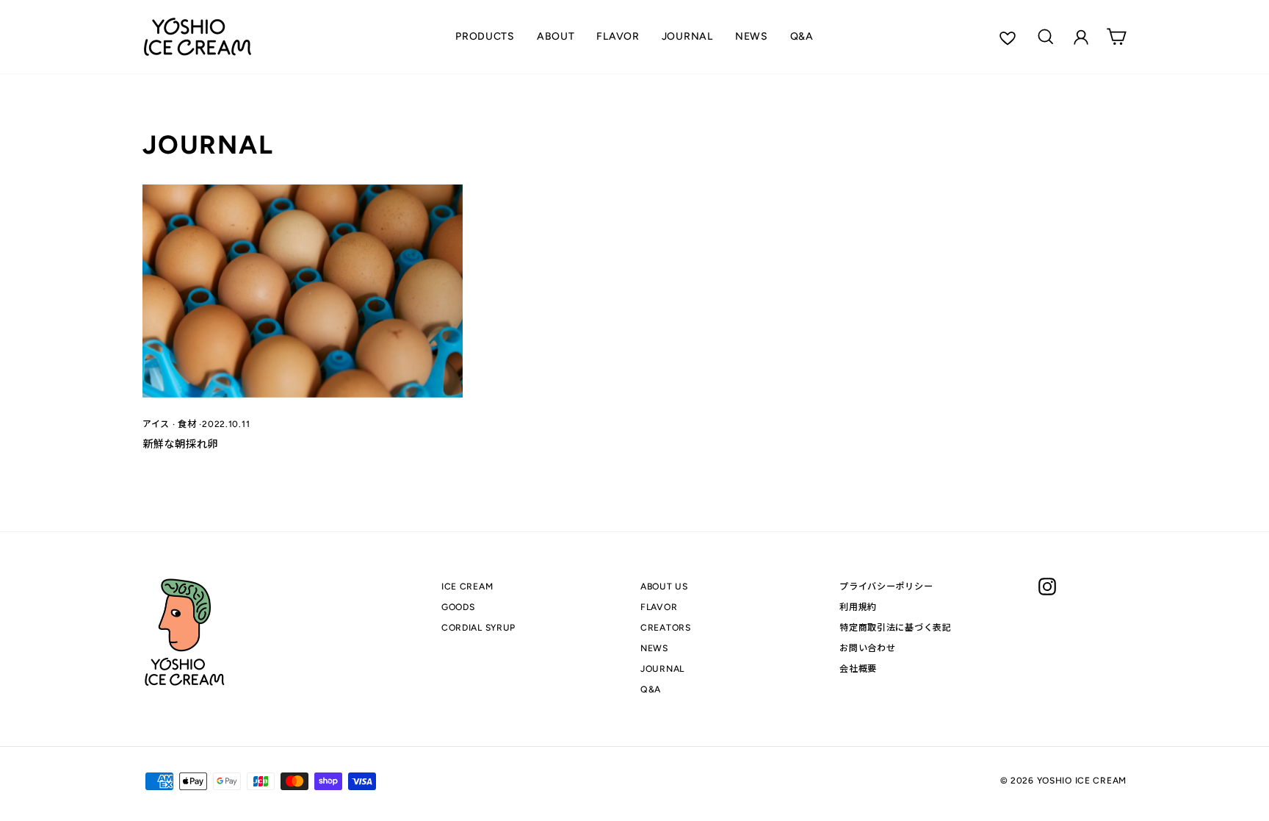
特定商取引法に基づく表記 (895, 627)
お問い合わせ (867, 647)
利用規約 (858, 606)
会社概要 (858, 668)
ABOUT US (664, 586)
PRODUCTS (485, 36)
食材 (187, 424)
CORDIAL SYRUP (478, 627)
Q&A (802, 36)
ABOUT (556, 36)
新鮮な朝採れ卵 (180, 444)
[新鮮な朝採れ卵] (302, 291)
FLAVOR (617, 36)
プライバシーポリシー (886, 586)
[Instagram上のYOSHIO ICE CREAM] (1047, 586)
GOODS (458, 606)
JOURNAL (687, 36)
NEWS (751, 36)
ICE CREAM (467, 586)
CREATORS (665, 627)
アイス (156, 424)
